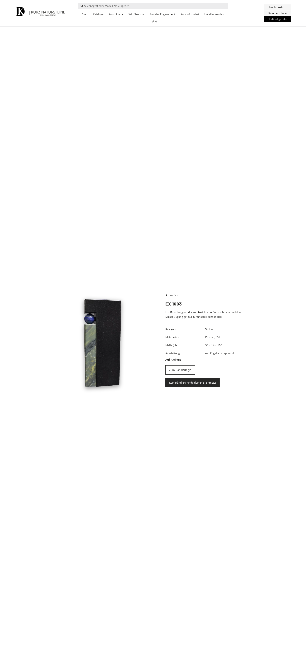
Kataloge (98, 14)
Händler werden (214, 14)
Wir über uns (136, 14)
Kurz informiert (189, 14)
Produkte (114, 14)
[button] (277, 7)
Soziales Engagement (162, 14)
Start (85, 14)
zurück (174, 295)
